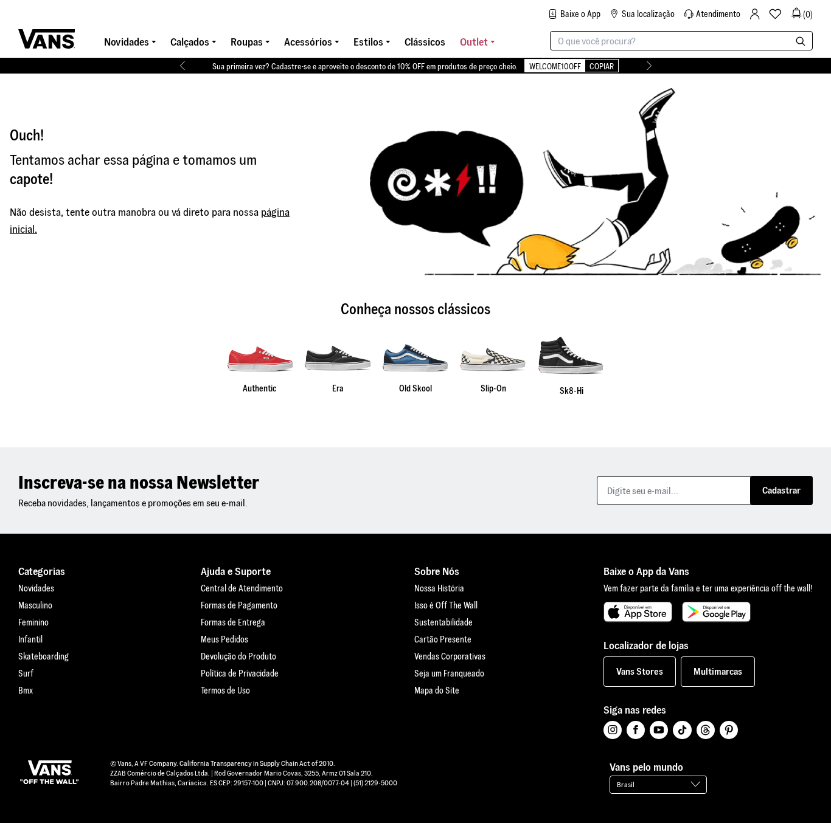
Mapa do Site (436, 690)
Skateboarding (43, 656)
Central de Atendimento (242, 588)
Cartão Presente (442, 639)
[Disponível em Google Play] (716, 612)
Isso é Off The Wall (446, 605)
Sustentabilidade (443, 622)
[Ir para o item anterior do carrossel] (182, 66)
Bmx (25, 690)
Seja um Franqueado (449, 673)
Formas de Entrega (233, 622)
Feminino (33, 622)
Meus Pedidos (224, 639)
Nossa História (439, 588)
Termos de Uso (225, 690)
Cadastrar (781, 490)
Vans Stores (639, 671)
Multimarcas (718, 671)
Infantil (30, 639)
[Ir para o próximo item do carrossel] (648, 66)
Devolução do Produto (238, 656)
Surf (25, 673)
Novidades (36, 588)
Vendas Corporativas (449, 656)
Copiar (601, 66)
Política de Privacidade (240, 673)
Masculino (35, 605)
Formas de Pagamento (239, 605)
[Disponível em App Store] (637, 612)
